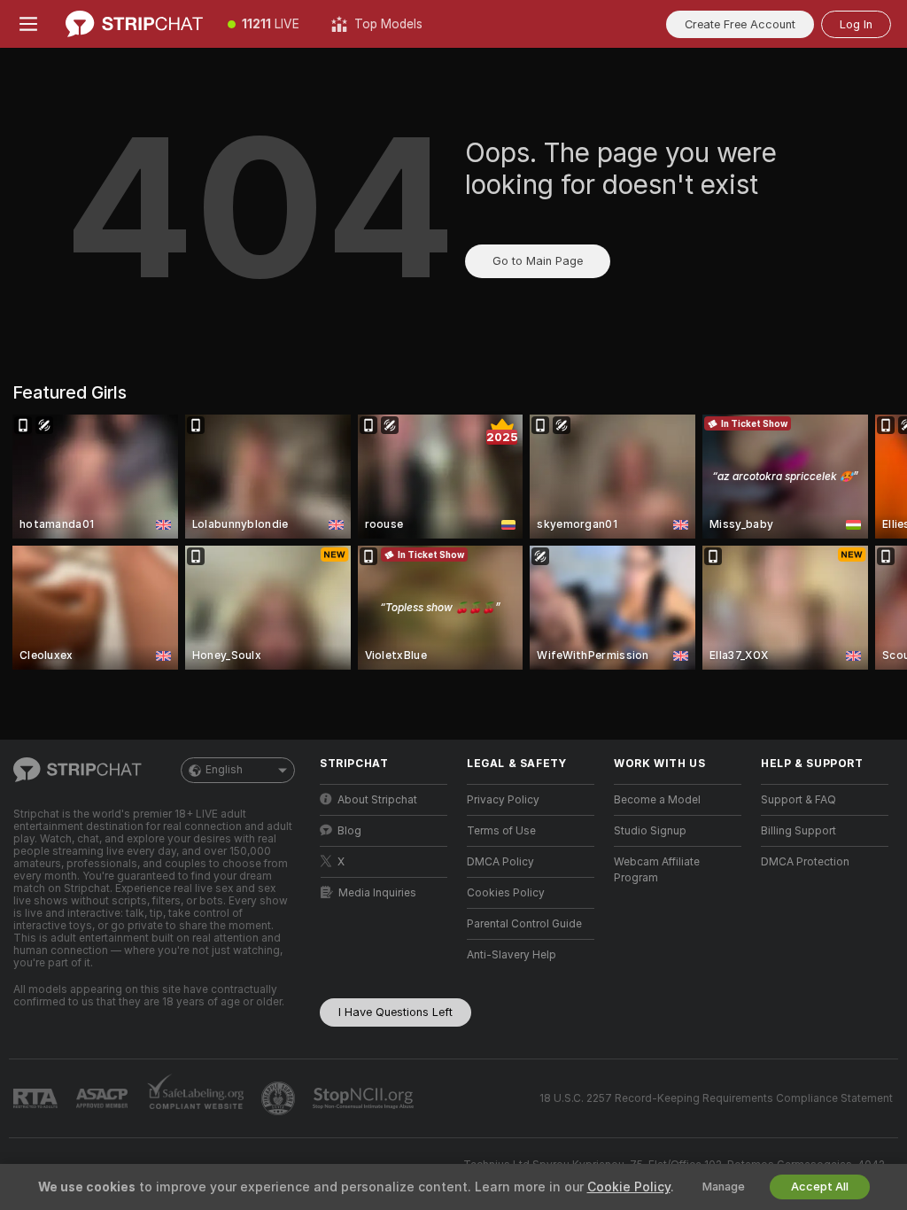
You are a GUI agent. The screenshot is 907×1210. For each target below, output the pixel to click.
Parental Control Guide (524, 924)
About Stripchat (377, 800)
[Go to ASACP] (103, 1098)
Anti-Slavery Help (511, 955)
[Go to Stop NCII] (365, 1098)
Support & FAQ (798, 800)
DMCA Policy (500, 862)
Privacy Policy (503, 800)
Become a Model (657, 800)
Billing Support (798, 831)
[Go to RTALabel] (37, 1099)
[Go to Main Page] (134, 24)
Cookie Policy (629, 1187)
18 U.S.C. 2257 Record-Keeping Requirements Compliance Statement (716, 1098)
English (224, 770)
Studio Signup (650, 831)
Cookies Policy (506, 893)
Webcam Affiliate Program (657, 870)
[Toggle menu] (28, 24)
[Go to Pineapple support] (279, 1098)
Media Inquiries (377, 893)
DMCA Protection (805, 862)
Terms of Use (501, 831)
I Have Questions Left (395, 1012)
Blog (349, 831)
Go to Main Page (537, 261)
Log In (856, 24)
